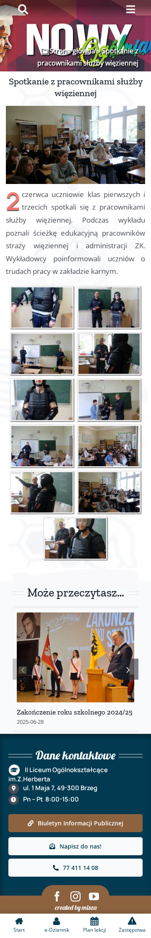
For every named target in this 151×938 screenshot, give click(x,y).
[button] (23, 669)
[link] (42, 307)
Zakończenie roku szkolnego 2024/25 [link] (75, 712)
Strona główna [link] (72, 50)
